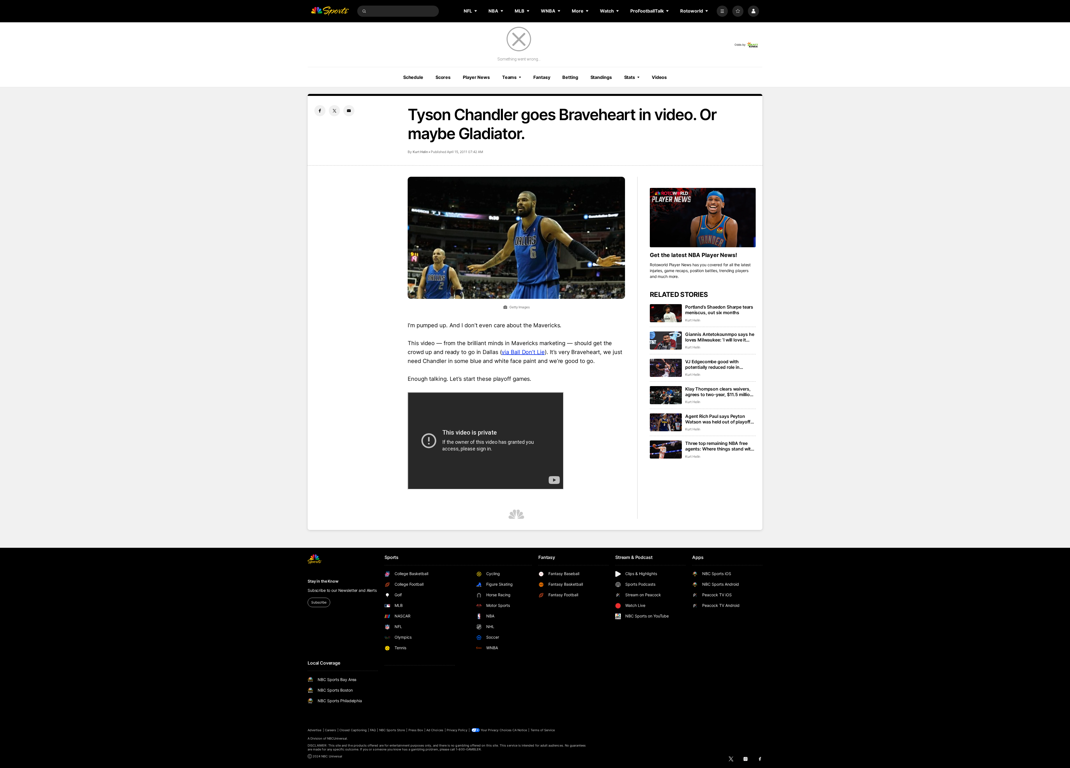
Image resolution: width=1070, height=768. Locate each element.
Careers (330, 730)
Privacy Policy (457, 730)
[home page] (330, 11)
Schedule (413, 77)
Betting (570, 77)
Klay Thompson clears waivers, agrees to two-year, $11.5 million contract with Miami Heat (719, 391)
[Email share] (348, 110)
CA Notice (519, 730)
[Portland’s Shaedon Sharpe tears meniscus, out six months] (666, 313)
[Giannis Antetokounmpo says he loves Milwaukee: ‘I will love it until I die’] (666, 340)
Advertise (315, 730)
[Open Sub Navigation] (476, 10)
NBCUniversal (337, 738)
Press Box (415, 730)
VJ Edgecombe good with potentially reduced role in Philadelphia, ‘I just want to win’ (717, 364)
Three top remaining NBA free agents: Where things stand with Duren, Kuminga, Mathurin (719, 446)
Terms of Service (543, 730)
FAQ (373, 730)
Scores (443, 77)
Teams (509, 77)
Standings (601, 77)
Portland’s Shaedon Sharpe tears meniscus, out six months (719, 309)
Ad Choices (434, 730)
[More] (722, 11)
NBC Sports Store (392, 730)
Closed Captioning (353, 730)
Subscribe (319, 602)
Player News (476, 77)
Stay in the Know (323, 581)
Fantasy (541, 77)
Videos (659, 77)
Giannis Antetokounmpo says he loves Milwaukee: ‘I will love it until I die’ (719, 337)
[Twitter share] (334, 110)
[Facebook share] (319, 110)
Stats (629, 77)
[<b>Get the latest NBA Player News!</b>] (703, 218)
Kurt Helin (420, 152)
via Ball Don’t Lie (523, 352)
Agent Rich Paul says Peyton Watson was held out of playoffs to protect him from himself (719, 419)
